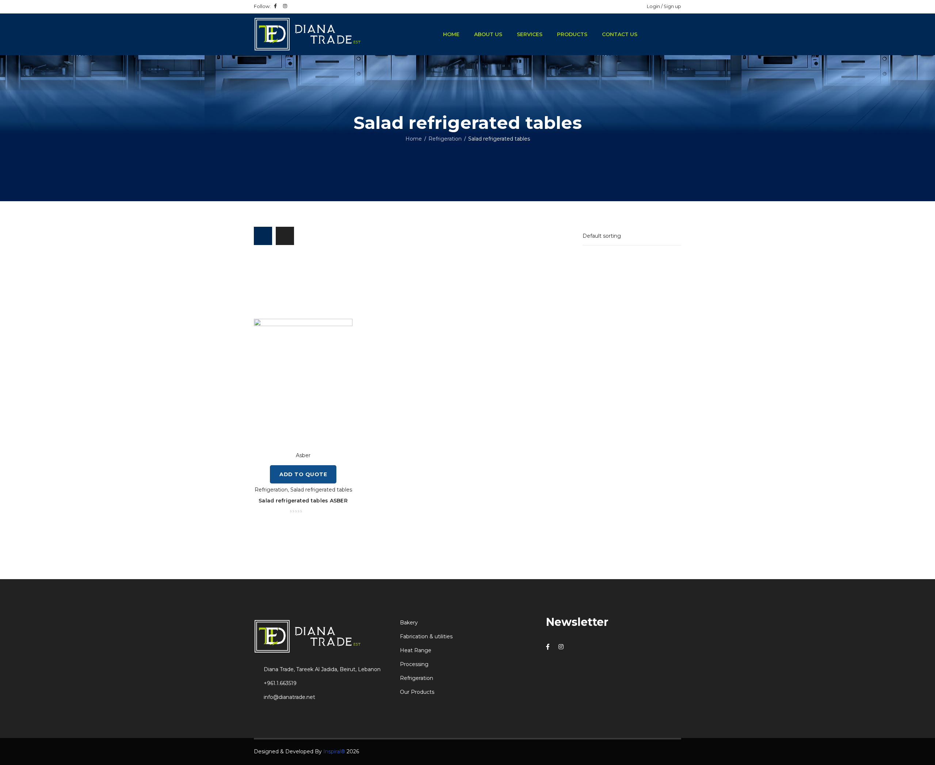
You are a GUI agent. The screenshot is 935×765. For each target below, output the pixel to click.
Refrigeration (445, 138)
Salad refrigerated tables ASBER (303, 500)
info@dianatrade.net (289, 697)
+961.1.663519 (280, 683)
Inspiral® (334, 751)
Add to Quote (303, 474)
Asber (303, 455)
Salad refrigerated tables (321, 489)
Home (413, 138)
